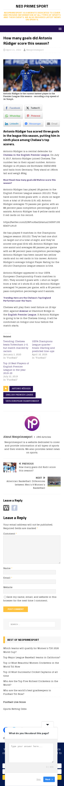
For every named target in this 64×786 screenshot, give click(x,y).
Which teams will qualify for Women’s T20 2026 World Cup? (31, 650)
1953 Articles (43, 437)
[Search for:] (32, 624)
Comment (10, 534)
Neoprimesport (35, 50)
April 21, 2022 (13, 50)
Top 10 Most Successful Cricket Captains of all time (30, 674)
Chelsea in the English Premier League (26, 155)
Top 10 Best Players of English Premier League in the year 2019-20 (16, 368)
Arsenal (23, 311)
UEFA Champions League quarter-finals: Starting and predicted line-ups (43, 346)
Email (7, 578)
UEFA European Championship (22, 401)
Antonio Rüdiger (21, 388)
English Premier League (22, 314)
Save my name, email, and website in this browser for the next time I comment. (29, 599)
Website (7, 587)
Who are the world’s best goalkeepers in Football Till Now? (27, 692)
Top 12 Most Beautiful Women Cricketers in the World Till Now (31, 664)
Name (7, 568)
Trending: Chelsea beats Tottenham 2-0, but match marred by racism (15, 346)
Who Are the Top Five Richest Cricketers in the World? (30, 683)
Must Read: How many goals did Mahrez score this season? (29, 181)
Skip (38, 779)
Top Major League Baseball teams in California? (31, 657)
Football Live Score (14, 702)
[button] (59, 28)
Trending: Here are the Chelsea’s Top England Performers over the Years (27, 299)
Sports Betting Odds (15, 709)
